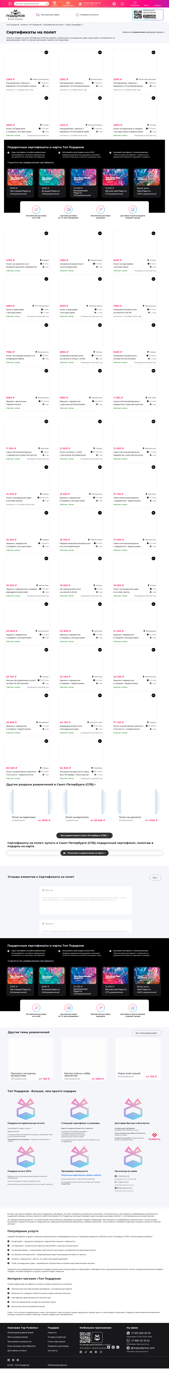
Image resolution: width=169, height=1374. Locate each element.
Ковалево (98, 768)
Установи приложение (91, 1345)
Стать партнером (56, 1341)
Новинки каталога (89, 15)
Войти (146, 5)
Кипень (45, 494)
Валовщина (151, 631)
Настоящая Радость (20, 191)
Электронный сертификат (125, 1128)
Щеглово (152, 398)
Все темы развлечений (146, 1033)
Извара (45, 260)
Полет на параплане (24, 817)
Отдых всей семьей (129, 1073)
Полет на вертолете (77, 817)
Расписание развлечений (20, 1332)
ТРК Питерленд (42, 306)
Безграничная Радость (80, 192)
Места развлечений (17, 1337)
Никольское (150, 306)
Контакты (53, 1350)
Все (154, 878)
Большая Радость (51, 191)
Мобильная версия (57, 1365)
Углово (45, 125)
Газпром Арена (95, 306)
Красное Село (96, 722)
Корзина (158, 5)
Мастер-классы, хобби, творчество (77, 1074)
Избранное (135, 5)
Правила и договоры (58, 1346)
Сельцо (99, 352)
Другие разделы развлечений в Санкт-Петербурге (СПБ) (50, 784)
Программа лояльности (19, 1341)
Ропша (153, 585)
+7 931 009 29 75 (91, 3)
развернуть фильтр (154, 32)
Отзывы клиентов (57, 1337)
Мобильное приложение (149, 11)
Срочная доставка (50, 15)
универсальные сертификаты (39, 162)
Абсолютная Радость (116, 191)
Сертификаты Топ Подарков (18, 1139)
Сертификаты (68, 5)
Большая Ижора (95, 125)
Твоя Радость (144, 191)
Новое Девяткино (41, 79)
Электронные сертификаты (21, 1346)
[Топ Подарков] (15, 16)
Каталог (54, 5)
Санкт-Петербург (16, 19)
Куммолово (44, 585)
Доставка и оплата (17, 1350)
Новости (52, 1332)
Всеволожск (96, 79)
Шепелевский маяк (147, 79)
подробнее (65, 1184)
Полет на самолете (130, 817)
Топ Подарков (22, 1365)
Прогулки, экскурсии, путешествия (23, 1074)
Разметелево (96, 260)
